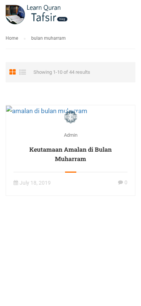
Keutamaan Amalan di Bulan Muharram (70, 154)
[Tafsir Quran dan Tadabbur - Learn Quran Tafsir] (37, 16)
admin (70, 135)
